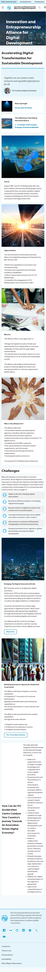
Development (39, 2)
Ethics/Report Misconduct (12, 963)
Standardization (25, 2)
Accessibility (6, 959)
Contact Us (6, 946)
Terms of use (6, 951)
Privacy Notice (7, 955)
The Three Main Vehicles (15, 735)
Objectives (10, 632)
